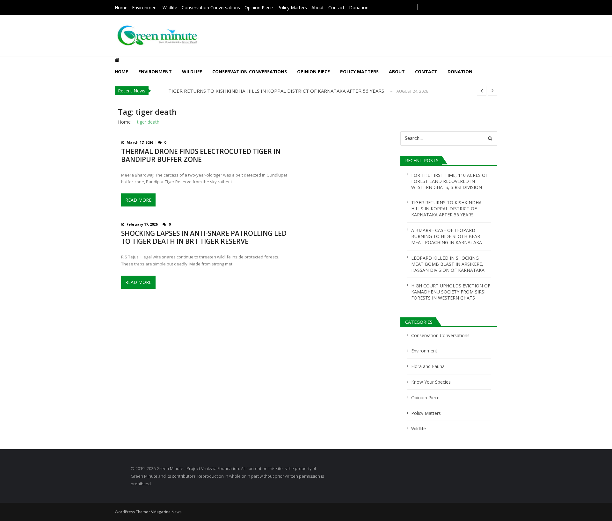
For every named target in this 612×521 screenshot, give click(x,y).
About (317, 7)
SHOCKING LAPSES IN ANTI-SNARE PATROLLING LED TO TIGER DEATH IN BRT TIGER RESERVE (204, 237)
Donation (358, 7)
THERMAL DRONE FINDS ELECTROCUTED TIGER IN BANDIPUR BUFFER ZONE (200, 155)
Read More (138, 200)
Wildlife (170, 7)
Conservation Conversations (211, 7)
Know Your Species (431, 382)
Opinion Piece (258, 7)
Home (121, 7)
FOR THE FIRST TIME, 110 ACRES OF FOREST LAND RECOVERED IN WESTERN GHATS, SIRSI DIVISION (449, 181)
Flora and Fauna (428, 366)
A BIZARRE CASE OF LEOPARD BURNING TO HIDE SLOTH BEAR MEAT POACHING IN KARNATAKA (446, 236)
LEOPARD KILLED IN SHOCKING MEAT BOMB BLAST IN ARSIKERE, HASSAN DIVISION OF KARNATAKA (447, 264)
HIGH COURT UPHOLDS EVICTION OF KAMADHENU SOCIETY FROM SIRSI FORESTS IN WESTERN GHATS (450, 292)
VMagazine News (166, 512)
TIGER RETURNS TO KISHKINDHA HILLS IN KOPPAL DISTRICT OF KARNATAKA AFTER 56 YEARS (276, 91)
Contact (336, 7)
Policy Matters (292, 7)
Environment (145, 7)
